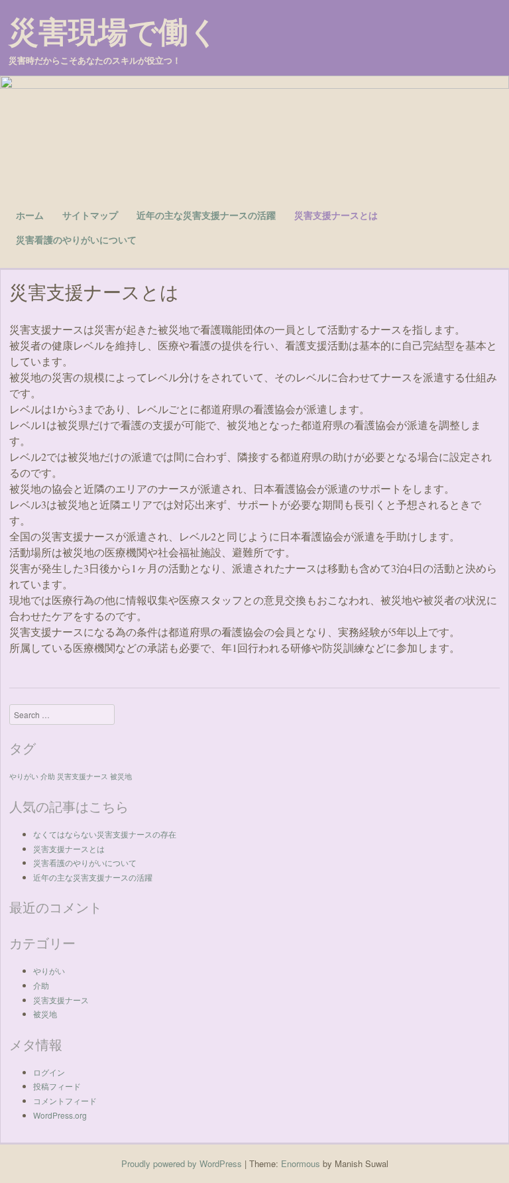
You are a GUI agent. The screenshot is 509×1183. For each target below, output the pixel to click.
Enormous (300, 1163)
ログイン (49, 1072)
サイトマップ (90, 214)
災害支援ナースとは (336, 214)
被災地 (121, 776)
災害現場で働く (114, 30)
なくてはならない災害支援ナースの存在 (104, 834)
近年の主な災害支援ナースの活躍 (206, 214)
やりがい (23, 776)
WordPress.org (60, 1115)
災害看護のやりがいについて (76, 239)
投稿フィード (57, 1085)
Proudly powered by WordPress (181, 1163)
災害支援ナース (82, 776)
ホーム (30, 214)
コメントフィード (65, 1100)
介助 (47, 776)
